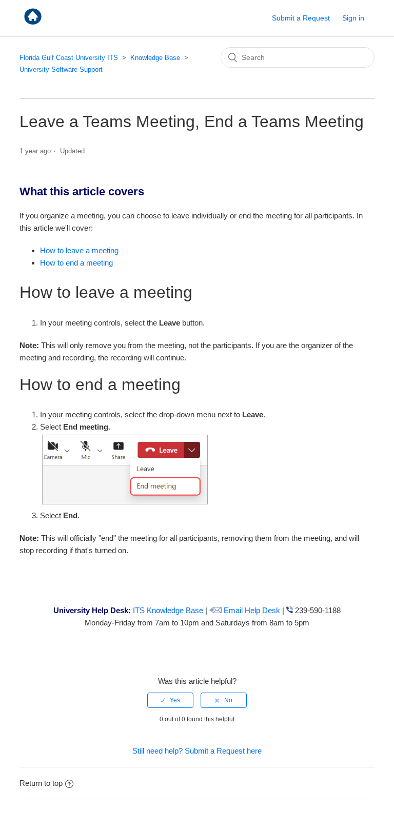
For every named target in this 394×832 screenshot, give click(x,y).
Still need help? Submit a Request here (197, 750)
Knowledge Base (155, 58)
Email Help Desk (251, 610)
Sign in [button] (353, 18)
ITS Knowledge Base (168, 610)
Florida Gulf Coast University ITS (68, 58)
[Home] (32, 23)
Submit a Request (301, 18)
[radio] (170, 700)
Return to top (41, 783)
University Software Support (61, 69)
